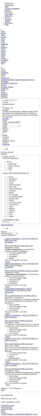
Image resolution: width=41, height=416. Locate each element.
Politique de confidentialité (15, 414)
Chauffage (12, 191)
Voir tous (32, 80)
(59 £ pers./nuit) (22, 260)
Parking (11, 193)
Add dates (5, 119)
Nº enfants (5, 137)
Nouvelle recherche (8, 156)
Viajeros (10, 87)
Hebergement (5, 78)
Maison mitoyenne (14, 166)
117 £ (9, 260)
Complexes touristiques (21, 80)
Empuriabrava (5, 83)
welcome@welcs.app (7, 405)
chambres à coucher (8, 141)
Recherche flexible (8, 104)
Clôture (11, 206)
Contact (3, 92)
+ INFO (7, 262)
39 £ (9, 360)
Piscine (11, 177)
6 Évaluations (9, 267)
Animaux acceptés (14, 185)
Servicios (4, 85)
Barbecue (12, 208)
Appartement (12, 164)
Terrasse (11, 200)
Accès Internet (13, 204)
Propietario (4, 87)
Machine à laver (14, 198)
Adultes (4, 128)
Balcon (11, 212)
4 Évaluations (9, 242)
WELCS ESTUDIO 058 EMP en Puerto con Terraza (21, 271)
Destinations (5, 81)
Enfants (4, 131)
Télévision (12, 181)
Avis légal (4, 414)
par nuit (14, 260)
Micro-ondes (13, 187)
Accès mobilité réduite (16, 196)
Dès (6, 260)
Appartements (5, 80)
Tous (10, 162)
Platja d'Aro (14, 83)
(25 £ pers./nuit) (21, 312)
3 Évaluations (9, 292)
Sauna (11, 214)
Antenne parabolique (15, 189)
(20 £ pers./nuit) (21, 285)
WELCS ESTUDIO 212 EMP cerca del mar (19, 344)
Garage (11, 183)
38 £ (9, 335)
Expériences (8, 23)
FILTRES (4, 96)
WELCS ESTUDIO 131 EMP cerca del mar (19, 321)
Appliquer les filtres (7, 225)
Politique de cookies (31, 414)
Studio (10, 168)
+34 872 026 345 (6, 407)
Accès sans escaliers (15, 202)
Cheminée (12, 210)
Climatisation (13, 179)
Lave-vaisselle (13, 195)
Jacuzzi (11, 216)
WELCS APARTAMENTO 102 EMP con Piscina (21, 296)
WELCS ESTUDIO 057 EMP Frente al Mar (19, 246)
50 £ (9, 312)
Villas (12, 80)
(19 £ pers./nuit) (21, 335)
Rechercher (4, 94)
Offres (7, 24)
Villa (9, 170)
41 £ (9, 285)
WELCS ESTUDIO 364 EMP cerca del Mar (19, 369)
